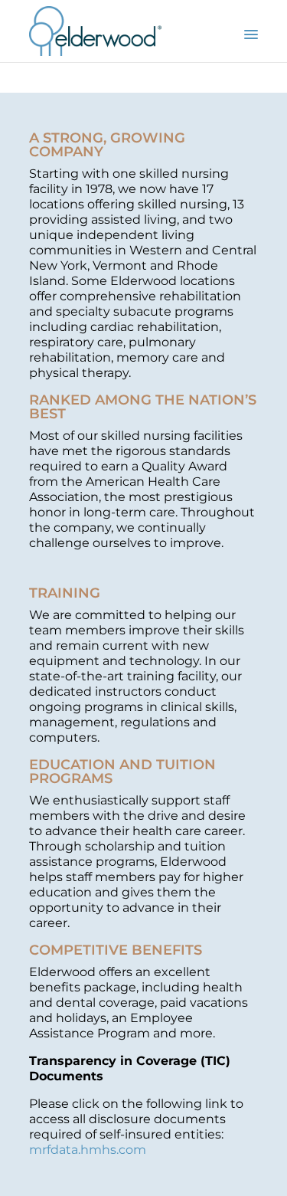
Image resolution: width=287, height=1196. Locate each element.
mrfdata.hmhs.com (87, 1149)
